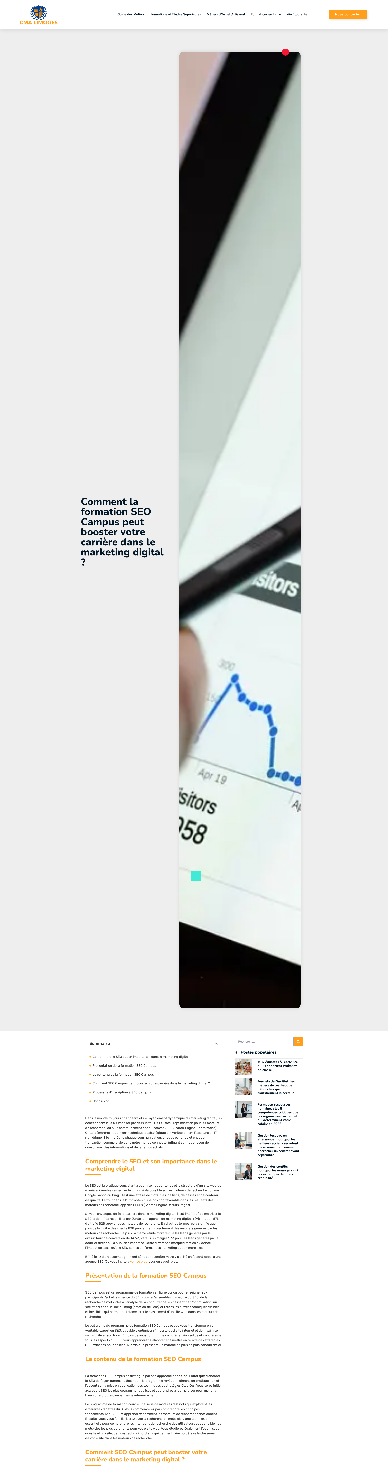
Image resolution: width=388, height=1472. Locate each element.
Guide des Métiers (131, 14)
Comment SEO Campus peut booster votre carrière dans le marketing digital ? (151, 1083)
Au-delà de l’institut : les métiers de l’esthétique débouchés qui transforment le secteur (276, 1087)
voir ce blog (139, 1261)
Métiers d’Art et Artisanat (226, 14)
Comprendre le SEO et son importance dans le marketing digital (141, 1057)
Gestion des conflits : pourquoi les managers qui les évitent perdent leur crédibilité (278, 1172)
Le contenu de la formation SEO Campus (123, 1074)
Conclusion (101, 1101)
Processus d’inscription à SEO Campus (122, 1092)
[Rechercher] (298, 1041)
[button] (216, 1043)
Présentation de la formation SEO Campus (124, 1066)
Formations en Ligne (266, 14)
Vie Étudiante (297, 14)
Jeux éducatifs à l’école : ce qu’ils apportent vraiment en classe (278, 1066)
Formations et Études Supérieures (175, 14)
